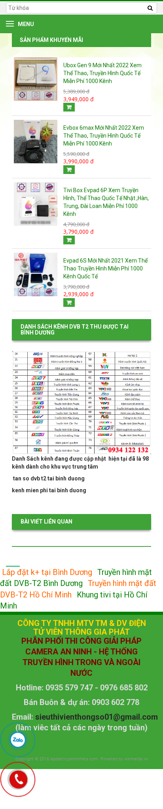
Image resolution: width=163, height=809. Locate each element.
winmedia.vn (136, 759)
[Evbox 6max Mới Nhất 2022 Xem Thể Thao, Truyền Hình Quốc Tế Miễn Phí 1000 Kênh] (35, 141)
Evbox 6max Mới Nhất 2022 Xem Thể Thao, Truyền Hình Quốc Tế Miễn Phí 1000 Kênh (103, 136)
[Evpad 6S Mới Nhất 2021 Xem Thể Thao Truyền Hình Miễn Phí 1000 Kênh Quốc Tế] (35, 273)
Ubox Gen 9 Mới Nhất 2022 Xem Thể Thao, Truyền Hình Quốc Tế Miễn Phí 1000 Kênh (102, 73)
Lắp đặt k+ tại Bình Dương (47, 572)
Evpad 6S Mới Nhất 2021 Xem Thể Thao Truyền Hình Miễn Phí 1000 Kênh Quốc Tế (105, 268)
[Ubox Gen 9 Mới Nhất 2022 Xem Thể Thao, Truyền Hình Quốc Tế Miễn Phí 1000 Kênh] (35, 79)
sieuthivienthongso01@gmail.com (96, 717)
